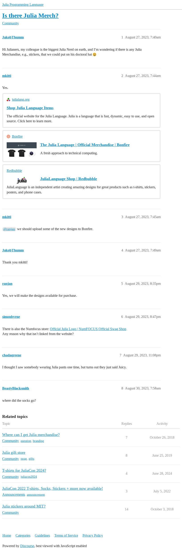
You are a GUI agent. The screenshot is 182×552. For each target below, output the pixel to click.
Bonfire (17, 136)
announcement (36, 494)
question (26, 441)
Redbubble (14, 171)
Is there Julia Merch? (30, 15)
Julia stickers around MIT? (24, 506)
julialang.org (21, 99)
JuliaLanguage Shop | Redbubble (68, 179)
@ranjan (9, 229)
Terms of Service (66, 535)
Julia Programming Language (23, 4)
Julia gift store (13, 452)
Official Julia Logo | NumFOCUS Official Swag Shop (88, 329)
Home (6, 535)
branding (38, 441)
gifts (31, 458)
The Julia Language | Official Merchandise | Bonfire (85, 145)
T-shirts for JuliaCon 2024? (24, 470)
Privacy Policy (93, 535)
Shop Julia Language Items (30, 108)
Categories (23, 535)
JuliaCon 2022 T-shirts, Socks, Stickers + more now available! (52, 488)
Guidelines (42, 535)
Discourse (27, 546)
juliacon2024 (29, 476)
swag (24, 458)
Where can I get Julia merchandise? (31, 434)
